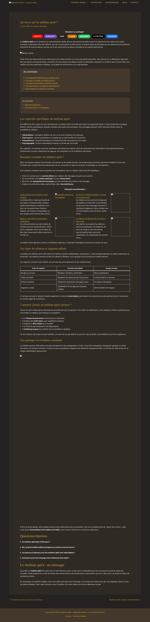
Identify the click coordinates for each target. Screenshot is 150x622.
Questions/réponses (32, 105)
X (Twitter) (98, 36)
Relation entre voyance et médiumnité (125, 600)
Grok (62, 36)
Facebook (112, 36)
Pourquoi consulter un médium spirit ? (40, 80)
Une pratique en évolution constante (40, 89)
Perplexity (50, 36)
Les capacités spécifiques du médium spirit (42, 78)
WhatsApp (84, 36)
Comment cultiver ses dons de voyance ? (26, 600)
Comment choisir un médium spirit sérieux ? (43, 86)
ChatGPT (37, 36)
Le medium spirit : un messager (37, 107)
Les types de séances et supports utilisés (42, 83)
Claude (72, 36)
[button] (86, 2)
